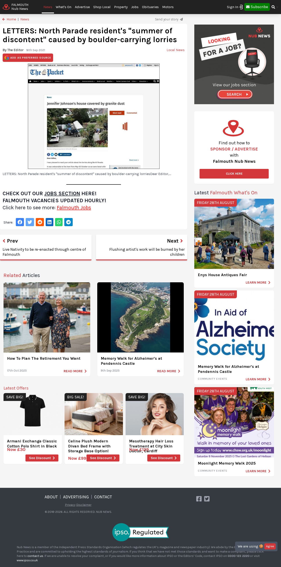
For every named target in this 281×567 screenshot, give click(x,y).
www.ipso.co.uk (27, 560)
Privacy (70, 505)
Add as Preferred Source (30, 57)
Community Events (212, 378)
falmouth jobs (74, 207)
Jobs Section (62, 193)
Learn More (256, 282)
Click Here (234, 173)
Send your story (167, 19)
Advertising (76, 496)
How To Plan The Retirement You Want (43, 358)
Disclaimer (84, 505)
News (47, 7)
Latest (226, 193)
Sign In (232, 7)
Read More (73, 371)
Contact (103, 496)
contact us (35, 556)
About (51, 496)
